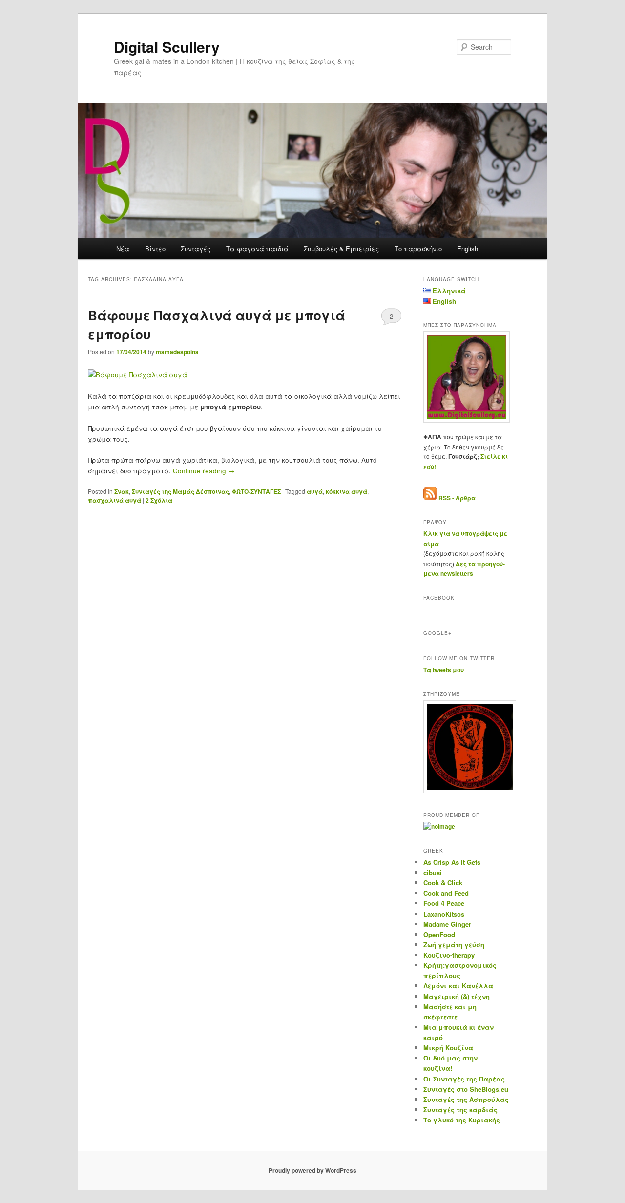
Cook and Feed (446, 892)
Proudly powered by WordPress (312, 1170)
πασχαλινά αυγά (114, 500)
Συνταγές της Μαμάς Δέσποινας (180, 491)
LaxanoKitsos (443, 913)
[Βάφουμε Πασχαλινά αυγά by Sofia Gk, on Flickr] (137, 374)
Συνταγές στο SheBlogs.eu (465, 1089)
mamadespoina (177, 351)
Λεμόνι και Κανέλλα (458, 985)
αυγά (315, 491)
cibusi (432, 872)
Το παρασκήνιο (418, 248)
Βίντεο (155, 248)
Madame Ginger (447, 924)
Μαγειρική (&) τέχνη (456, 996)
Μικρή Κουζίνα (448, 1047)
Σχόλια (159, 500)
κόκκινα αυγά (346, 491)
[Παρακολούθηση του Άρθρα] (430, 497)
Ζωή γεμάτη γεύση (453, 944)
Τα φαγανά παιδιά (257, 248)
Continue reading (204, 470)
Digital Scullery (167, 46)
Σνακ (121, 491)
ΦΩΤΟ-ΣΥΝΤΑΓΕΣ (256, 491)
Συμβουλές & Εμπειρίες (341, 248)
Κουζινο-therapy (449, 954)
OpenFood (439, 934)
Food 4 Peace (443, 903)
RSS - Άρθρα (457, 497)
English (467, 248)
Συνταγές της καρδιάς (460, 1109)
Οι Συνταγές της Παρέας (464, 1078)
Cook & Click (442, 882)
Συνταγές (195, 248)
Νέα (122, 248)
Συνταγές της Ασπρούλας (466, 1099)
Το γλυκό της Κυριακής (461, 1119)
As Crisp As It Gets (451, 862)
